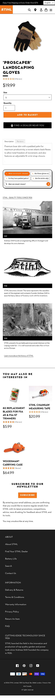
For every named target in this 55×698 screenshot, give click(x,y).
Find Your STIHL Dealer (16, 551)
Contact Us (10, 573)
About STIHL (11, 544)
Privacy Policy (12, 611)
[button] (27, 79)
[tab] (9, 141)
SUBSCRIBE (27, 495)
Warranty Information (15, 604)
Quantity (7, 102)
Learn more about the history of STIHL (18, 355)
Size (5, 92)
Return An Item (12, 618)
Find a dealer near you (28, 125)
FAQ (7, 626)
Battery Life (11, 558)
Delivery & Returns (14, 589)
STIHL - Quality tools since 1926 (17, 197)
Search (8, 565)
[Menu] (50, 9)
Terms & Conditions (14, 596)
